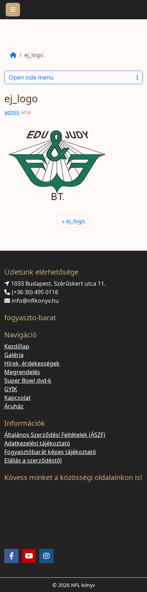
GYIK (10, 389)
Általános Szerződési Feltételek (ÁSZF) (54, 435)
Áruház (14, 406)
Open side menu (31, 77)
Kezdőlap (16, 346)
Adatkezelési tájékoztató (37, 443)
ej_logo (75, 221)
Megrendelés (22, 372)
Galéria (14, 355)
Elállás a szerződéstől (33, 460)
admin (12, 112)
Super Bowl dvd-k (27, 380)
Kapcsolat (17, 398)
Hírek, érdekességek (32, 363)
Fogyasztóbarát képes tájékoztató (50, 452)
